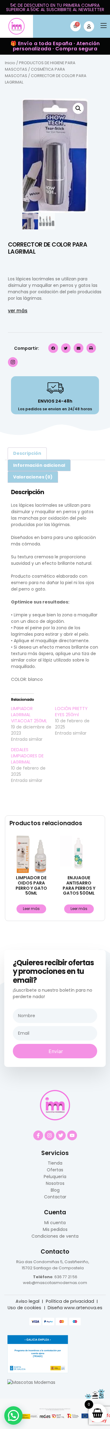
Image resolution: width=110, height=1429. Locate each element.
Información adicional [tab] (39, 465)
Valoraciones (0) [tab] (33, 477)
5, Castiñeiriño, (74, 1261)
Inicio (10, 63)
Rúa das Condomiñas (37, 1261)
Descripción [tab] (27, 453)
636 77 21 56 (65, 1276)
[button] (103, 26)
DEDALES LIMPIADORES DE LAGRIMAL (27, 756)
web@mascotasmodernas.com (55, 1282)
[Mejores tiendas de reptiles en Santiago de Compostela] (31, 1382)
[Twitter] (61, 1135)
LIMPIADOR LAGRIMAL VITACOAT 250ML (29, 714)
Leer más (31, 908)
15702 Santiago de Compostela (53, 1268)
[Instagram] (49, 1135)
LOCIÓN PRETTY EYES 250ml (71, 711)
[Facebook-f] (38, 1135)
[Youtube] (72, 1135)
